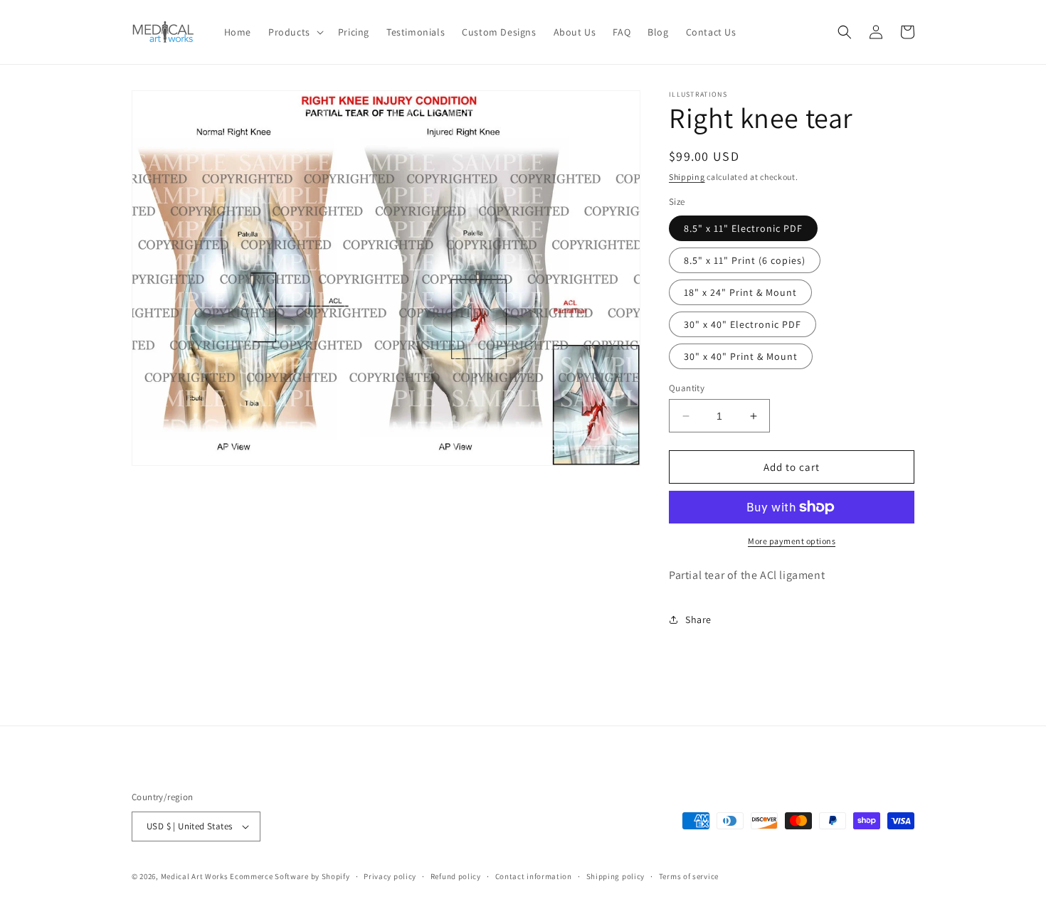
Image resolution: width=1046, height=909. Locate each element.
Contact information (533, 876)
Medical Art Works (194, 876)
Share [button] (698, 619)
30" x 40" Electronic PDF (742, 324)
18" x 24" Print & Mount (740, 292)
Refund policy (455, 876)
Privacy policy (390, 876)
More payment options (791, 541)
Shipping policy (615, 876)
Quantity (686, 388)
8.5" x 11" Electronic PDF (743, 228)
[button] (294, 32)
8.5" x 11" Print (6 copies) (744, 260)
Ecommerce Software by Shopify (289, 876)
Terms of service (689, 876)
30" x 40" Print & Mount (741, 356)
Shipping (687, 176)
